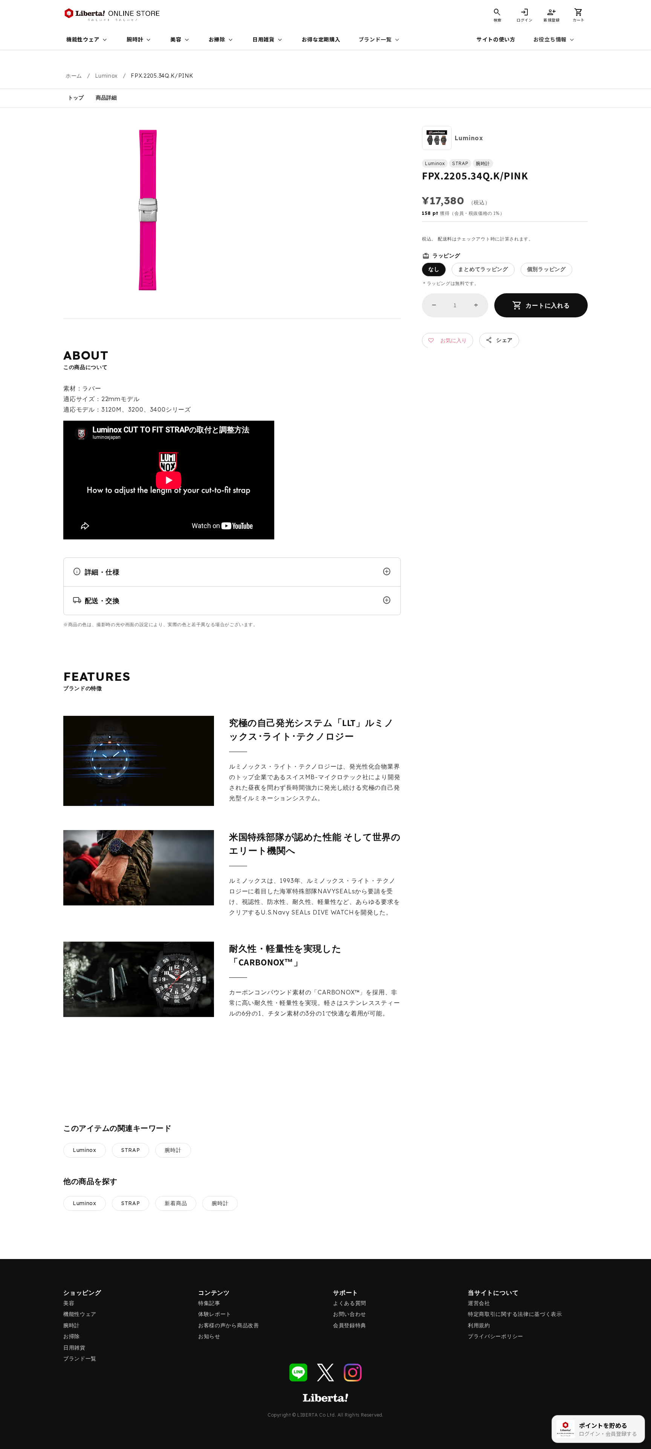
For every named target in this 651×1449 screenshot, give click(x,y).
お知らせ (209, 1336)
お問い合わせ (349, 1314)
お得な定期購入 (321, 39)
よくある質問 (349, 1303)
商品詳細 (106, 97)
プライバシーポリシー (495, 1336)
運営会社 (479, 1303)
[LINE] (298, 1372)
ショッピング (82, 1293)
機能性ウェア (87, 39)
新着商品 (176, 1203)
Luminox (106, 75)
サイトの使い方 (496, 39)
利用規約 (479, 1325)
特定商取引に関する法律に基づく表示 (515, 1314)
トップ (76, 97)
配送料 (445, 239)
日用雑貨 (268, 39)
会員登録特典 (349, 1325)
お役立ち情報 (554, 39)
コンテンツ (214, 1293)
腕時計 (139, 39)
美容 (180, 39)
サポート (345, 1293)
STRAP (130, 1150)
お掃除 (221, 39)
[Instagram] (353, 1372)
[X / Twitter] (325, 1372)
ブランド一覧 (380, 39)
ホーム (74, 75)
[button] (579, 15)
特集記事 (209, 1303)
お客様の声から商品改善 (228, 1325)
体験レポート (214, 1314)
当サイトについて (493, 1293)
